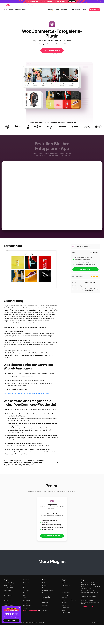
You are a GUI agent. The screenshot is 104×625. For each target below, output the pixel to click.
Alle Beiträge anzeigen (87, 606)
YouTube (44, 610)
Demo (57, 9)
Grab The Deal (11, 620)
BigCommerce (27, 605)
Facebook (45, 602)
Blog (23, 5)
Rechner (6, 600)
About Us (44, 585)
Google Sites (26, 600)
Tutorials (64, 602)
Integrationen (65, 605)
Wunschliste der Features (69, 600)
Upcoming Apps (66, 612)
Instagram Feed (8, 585)
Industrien (64, 610)
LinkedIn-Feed (7, 590)
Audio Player (7, 603)
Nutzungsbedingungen (21, 622)
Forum (44, 600)
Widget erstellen (94, 9)
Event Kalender (8, 598)
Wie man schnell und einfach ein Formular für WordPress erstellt (90, 591)
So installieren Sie (75, 9)
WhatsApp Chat (8, 593)
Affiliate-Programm (47, 590)
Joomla (25, 608)
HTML (24, 598)
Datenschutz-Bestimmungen (36, 622)
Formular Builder (8, 605)
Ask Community (66, 585)
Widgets (17, 5)
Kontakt (44, 583)
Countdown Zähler (9, 588)
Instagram (45, 605)
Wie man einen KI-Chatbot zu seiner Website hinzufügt (89, 583)
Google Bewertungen (9, 583)
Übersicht (50, 9)
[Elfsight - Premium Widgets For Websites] (7, 5)
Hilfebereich (30, 5)
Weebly (25, 603)
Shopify (25, 595)
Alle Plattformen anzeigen (31, 610)
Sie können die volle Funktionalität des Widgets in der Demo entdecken (26, 393)
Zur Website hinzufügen (52, 535)
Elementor (26, 593)
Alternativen (65, 607)
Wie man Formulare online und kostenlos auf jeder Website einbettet (89, 596)
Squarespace (26, 583)
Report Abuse (65, 588)
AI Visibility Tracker (67, 595)
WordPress (26, 590)
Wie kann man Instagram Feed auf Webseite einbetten (90, 587)
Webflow (25, 588)
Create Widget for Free (52, 50)
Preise (84, 9)
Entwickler (45, 593)
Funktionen (64, 9)
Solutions (64, 597)
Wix (24, 585)
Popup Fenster (8, 595)
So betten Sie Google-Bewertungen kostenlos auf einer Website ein (90, 602)
